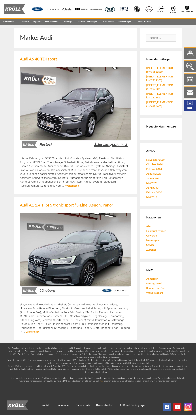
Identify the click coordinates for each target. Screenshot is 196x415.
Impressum (63, 405)
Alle (148, 226)
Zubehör (151, 249)
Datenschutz (82, 405)
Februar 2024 (154, 169)
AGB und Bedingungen (133, 405)
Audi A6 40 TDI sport (38, 59)
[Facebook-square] (167, 407)
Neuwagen (152, 240)
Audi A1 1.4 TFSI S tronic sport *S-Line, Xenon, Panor (66, 205)
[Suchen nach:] (161, 37)
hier (101, 381)
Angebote (37, 22)
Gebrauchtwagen (156, 231)
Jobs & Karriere (144, 22)
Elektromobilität (52, 22)
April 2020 (152, 188)
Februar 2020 (154, 192)
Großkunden (108, 22)
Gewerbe (151, 235)
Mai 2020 (151, 183)
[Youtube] (177, 407)
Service (150, 245)
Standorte (25, 22)
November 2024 (155, 160)
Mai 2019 (151, 197)
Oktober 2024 (154, 164)
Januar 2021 (153, 178)
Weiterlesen (72, 185)
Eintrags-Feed (154, 283)
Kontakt (46, 405)
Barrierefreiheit (104, 405)
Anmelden (152, 279)
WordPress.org (154, 293)
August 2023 (153, 174)
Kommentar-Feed (156, 288)
